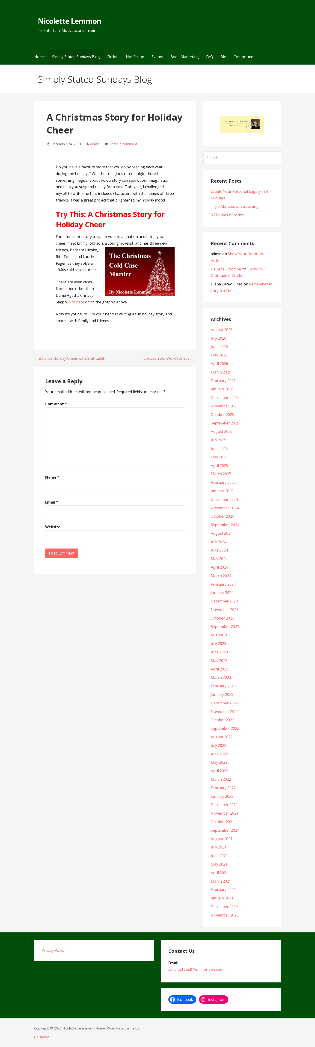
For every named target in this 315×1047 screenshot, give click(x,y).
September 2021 (225, 830)
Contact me (243, 56)
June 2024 (219, 550)
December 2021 (224, 804)
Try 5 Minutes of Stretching (235, 206)
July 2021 (218, 847)
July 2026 (218, 338)
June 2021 (219, 855)
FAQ (209, 56)
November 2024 (224, 507)
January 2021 (222, 898)
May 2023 (219, 660)
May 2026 (219, 355)
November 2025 (224, 406)
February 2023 (223, 685)
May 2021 (219, 864)
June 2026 (219, 346)
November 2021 (224, 813)
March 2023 (221, 677)
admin (95, 144)
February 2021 (223, 889)
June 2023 (219, 652)
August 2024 (221, 533)
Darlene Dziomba (226, 269)
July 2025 (218, 439)
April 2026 (219, 363)
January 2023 (222, 694)
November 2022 (224, 711)
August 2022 (221, 736)
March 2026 (221, 372)
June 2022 (219, 753)
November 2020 (224, 915)
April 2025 (219, 465)
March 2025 (221, 473)
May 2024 (219, 558)
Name (52, 477)
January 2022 (222, 796)
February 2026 (223, 380)
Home (39, 56)
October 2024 (222, 516)
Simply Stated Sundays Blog (76, 56)
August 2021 (221, 838)
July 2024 (218, 541)
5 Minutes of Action (227, 214)
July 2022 (218, 745)
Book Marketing (184, 56)
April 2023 (219, 669)
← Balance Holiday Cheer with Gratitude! (69, 358)
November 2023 (224, 609)
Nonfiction (135, 56)
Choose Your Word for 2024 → (169, 358)
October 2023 (222, 618)
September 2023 (225, 626)
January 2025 (222, 490)
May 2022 (219, 762)
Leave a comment (123, 144)
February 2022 (223, 787)
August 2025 (221, 431)
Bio (223, 56)
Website (52, 526)
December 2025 (224, 397)
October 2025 (222, 414)
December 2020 (224, 906)
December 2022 (224, 703)
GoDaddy (41, 1037)
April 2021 (219, 872)
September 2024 (225, 524)
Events (157, 56)
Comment (56, 403)
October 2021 (222, 821)
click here (76, 302)
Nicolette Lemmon (69, 21)
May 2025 (219, 457)
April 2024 (219, 567)
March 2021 (221, 881)
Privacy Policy (53, 950)
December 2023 (224, 601)
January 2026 (222, 389)
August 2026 (221, 329)
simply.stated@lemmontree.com (195, 969)
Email (51, 502)
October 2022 (222, 719)
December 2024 (224, 499)
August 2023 (221, 635)
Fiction (113, 56)
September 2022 (225, 728)
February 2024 (223, 584)
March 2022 (221, 779)
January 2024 (222, 592)
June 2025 (219, 448)
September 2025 (225, 423)
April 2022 (219, 770)
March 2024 (221, 575)
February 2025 (223, 482)
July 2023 (218, 643)
